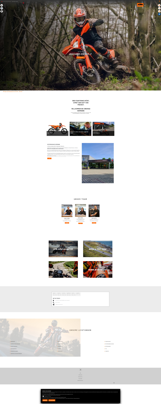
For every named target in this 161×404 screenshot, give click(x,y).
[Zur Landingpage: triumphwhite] (1, 11)
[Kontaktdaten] (159, 8)
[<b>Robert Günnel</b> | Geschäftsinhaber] (67, 201)
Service (104, 4)
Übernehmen (45, 400)
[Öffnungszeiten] (159, 5)
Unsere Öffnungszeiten (15, 1)
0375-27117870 (57, 292)
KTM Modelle (86, 4)
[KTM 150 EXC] (57, 119)
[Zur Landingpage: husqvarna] (1, 8)
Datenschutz (80, 366)
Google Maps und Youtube (47, 396)
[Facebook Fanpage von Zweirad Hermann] (159, 1)
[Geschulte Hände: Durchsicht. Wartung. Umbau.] (80, 119)
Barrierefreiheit (80, 370)
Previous (16, 40)
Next (144, 40)
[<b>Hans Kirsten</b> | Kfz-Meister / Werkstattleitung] (94, 201)
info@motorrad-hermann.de (59, 294)
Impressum (80, 364)
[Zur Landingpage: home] (1, 5)
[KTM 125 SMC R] (103, 119)
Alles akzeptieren (52, 400)
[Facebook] (159, 14)
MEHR (49, 148)
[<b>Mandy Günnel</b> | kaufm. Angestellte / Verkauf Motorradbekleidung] (80, 200)
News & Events (117, 4)
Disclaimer (80, 368)
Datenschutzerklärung (52, 392)
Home (82, 4)
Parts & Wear (99, 4)
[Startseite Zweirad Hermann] (23, 3)
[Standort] (159, 11)
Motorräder (92, 4)
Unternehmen (110, 4)
